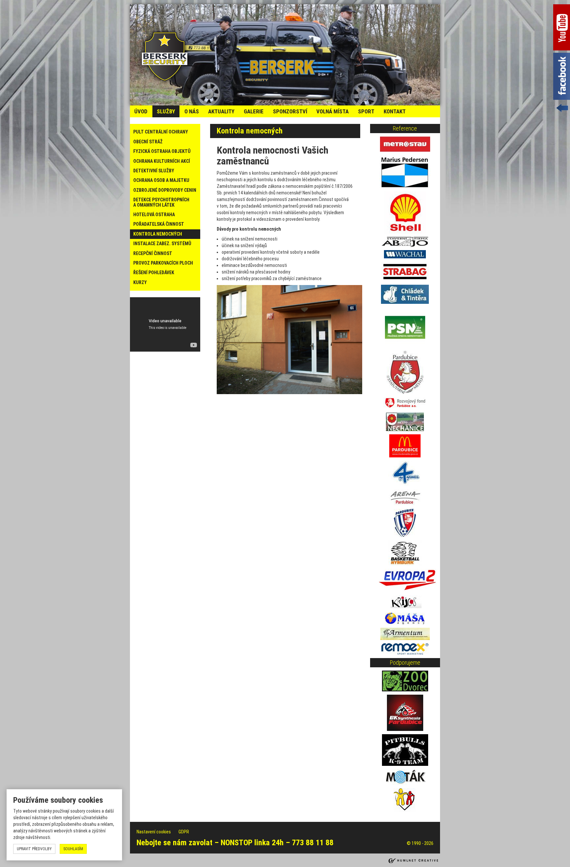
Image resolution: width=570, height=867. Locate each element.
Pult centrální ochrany (160, 131)
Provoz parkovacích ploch (163, 263)
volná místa (332, 111)
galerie (254, 111)
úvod (140, 111)
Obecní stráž (148, 141)
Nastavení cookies (154, 831)
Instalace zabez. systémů (162, 243)
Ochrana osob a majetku (161, 180)
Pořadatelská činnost (158, 224)
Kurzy (140, 282)
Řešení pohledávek (153, 272)
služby (166, 111)
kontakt (395, 111)
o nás (191, 111)
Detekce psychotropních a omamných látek (161, 202)
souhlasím (73, 849)
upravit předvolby (34, 849)
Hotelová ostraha (154, 214)
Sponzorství (290, 111)
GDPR (183, 831)
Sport (366, 111)
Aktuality (221, 111)
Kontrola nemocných (157, 234)
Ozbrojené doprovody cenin (164, 190)
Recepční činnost (152, 253)
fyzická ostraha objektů (162, 151)
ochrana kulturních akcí (161, 161)
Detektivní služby (153, 170)
